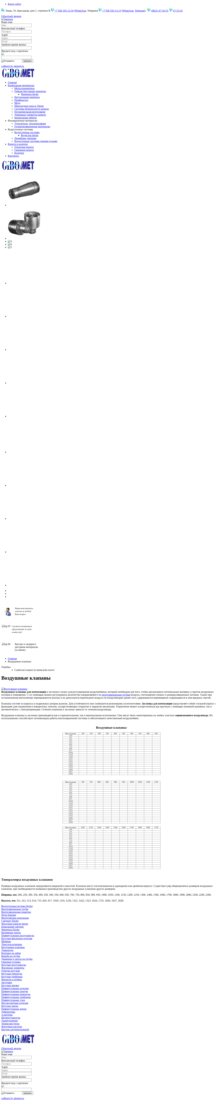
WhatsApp (80, 10)
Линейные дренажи (25, 138)
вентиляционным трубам (116, 694)
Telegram (139, 10)
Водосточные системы (27, 132)
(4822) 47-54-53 (159, 10)
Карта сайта (14, 4)
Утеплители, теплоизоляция (30, 123)
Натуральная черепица (27, 97)
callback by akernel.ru (12, 66)
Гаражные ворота (24, 150)
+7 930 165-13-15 (111, 10)
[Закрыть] (7, 19)
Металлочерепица (24, 88)
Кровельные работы (25, 117)
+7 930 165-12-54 (64, 10)
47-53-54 (178, 10)
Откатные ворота (24, 147)
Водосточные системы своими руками (35, 141)
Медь (17, 103)
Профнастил (21, 100)
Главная (12, 658)
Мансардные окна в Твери (29, 106)
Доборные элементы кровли (30, 114)
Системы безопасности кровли (31, 108)
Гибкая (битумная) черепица (30, 91)
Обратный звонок (11, 16)
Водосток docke (29, 135)
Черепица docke (30, 94)
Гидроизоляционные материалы (32, 126)
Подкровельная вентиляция (29, 111)
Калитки (19, 153)
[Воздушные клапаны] (14, 689)
